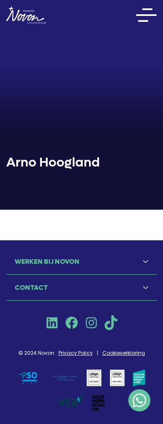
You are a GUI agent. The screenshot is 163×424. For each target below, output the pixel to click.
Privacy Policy (76, 352)
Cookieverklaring (123, 352)
